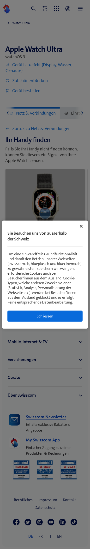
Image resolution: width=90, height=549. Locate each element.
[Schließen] (81, 226)
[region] (45, 274)
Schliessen (45, 315)
